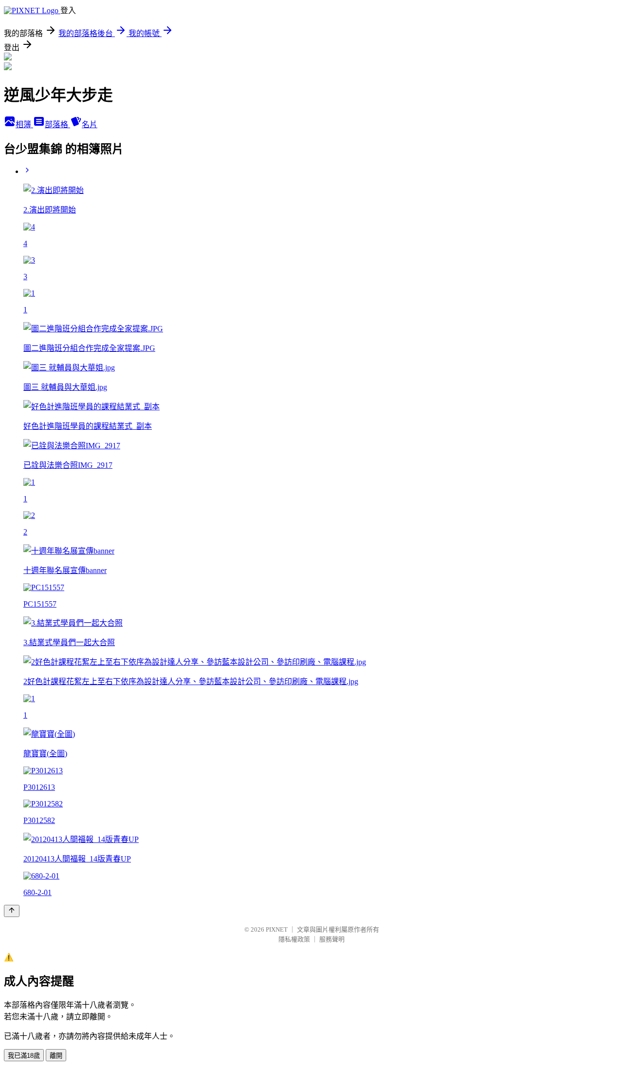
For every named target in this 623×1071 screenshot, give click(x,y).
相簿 (24, 124)
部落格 (57, 124)
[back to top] (11, 911)
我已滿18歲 (24, 1055)
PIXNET (277, 929)
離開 (56, 1055)
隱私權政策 (294, 939)
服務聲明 (332, 939)
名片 (89, 124)
